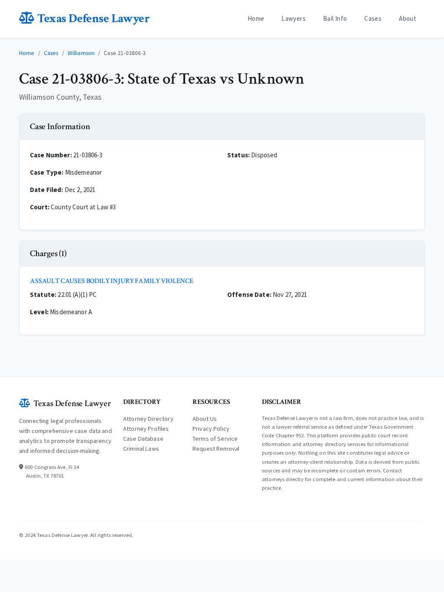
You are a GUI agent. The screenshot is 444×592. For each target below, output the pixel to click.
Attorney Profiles (146, 429)
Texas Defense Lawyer (93, 18)
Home (256, 18)
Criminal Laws (141, 448)
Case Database (143, 438)
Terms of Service (215, 438)
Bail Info (335, 18)
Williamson (81, 53)
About (407, 18)
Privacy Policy (211, 429)
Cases (373, 18)
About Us (205, 419)
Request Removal (216, 448)
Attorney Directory (148, 419)
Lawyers (293, 18)
